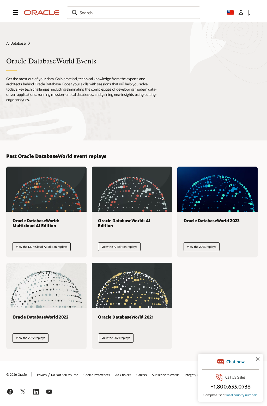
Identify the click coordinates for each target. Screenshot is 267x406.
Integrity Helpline (196, 375)
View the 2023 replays (201, 247)
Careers (141, 375)
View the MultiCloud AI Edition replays (41, 247)
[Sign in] (241, 12)
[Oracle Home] (41, 12)
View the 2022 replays (30, 338)
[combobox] (133, 12)
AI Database (16, 43)
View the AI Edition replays (119, 247)
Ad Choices (123, 375)
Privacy (42, 375)
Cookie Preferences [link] (96, 375)
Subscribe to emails (165, 375)
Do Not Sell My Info (64, 375)
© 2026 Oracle (16, 374)
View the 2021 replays (115, 338)
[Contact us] (251, 12)
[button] (16, 12)
